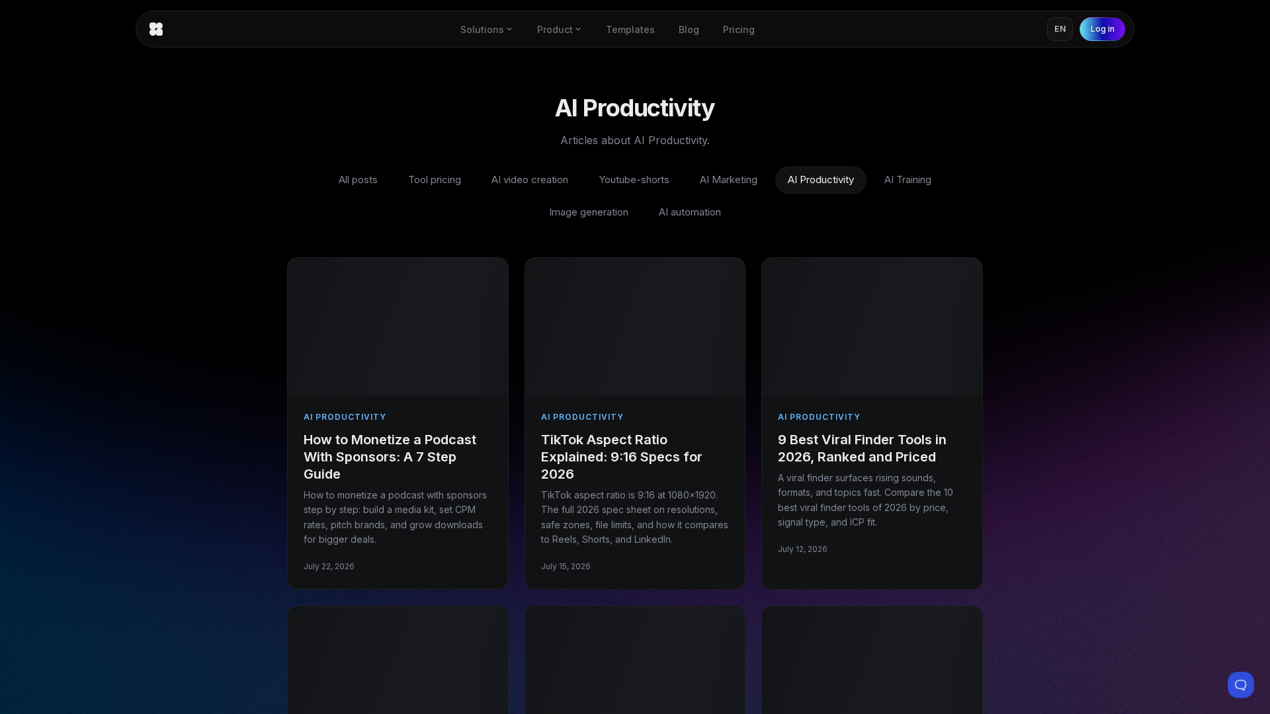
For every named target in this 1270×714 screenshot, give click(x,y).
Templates (630, 29)
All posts (358, 179)
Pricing (739, 29)
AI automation (690, 212)
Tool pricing (434, 179)
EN (1060, 29)
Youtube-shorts (634, 179)
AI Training (907, 179)
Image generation (588, 212)
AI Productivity (821, 179)
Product (555, 29)
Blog (689, 29)
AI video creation (529, 179)
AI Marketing (728, 179)
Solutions (482, 29)
